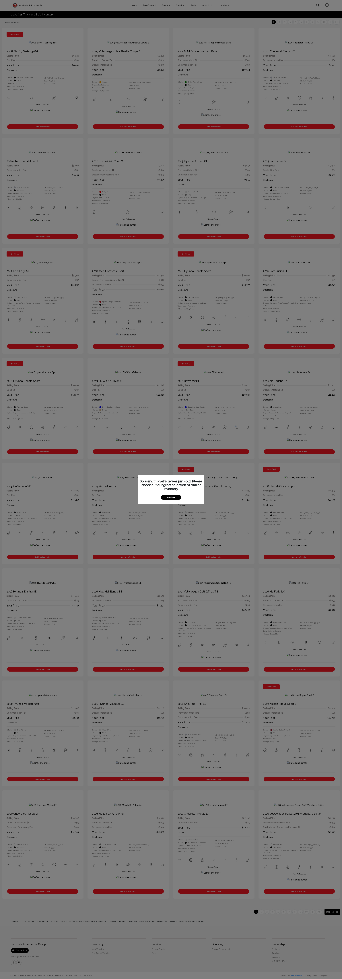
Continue (171, 497)
